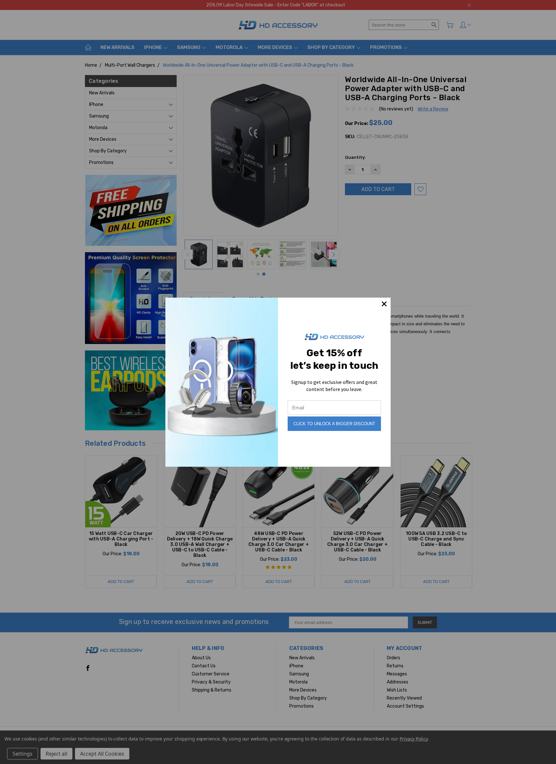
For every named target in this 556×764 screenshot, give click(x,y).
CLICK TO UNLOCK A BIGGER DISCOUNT (334, 423)
